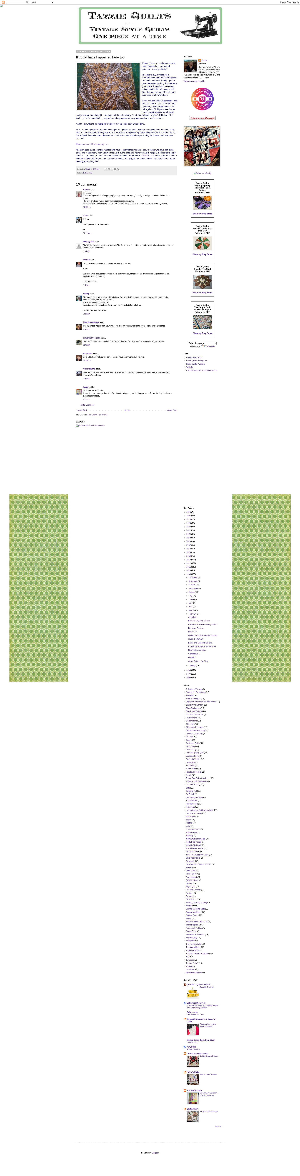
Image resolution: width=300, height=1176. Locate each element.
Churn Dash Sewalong (195, 730)
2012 (188, 563)
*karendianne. (89, 369)
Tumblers (190, 960)
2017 (188, 545)
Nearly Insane (192, 851)
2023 (188, 523)
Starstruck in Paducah (195, 934)
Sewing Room (192, 915)
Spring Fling (191, 931)
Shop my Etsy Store (202, 214)
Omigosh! (190, 861)
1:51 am (86, 285)
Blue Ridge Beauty (194, 711)
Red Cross (147, 155)
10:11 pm (87, 233)
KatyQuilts (191, 1047)
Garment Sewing (193, 785)
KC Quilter (87, 353)
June (191, 599)
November (193, 581)
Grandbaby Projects (194, 797)
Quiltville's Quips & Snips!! (198, 985)
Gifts (188, 788)
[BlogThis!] (108, 169)
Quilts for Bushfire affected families (203, 635)
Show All (218, 1126)
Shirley (86, 294)
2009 (188, 574)
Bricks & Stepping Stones (199, 621)
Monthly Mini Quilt (193, 845)
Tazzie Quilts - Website (195, 364)
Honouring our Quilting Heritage (199, 810)
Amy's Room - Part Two (198, 661)
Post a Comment (87, 405)
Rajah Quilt (190, 887)
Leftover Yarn (192, 1042)
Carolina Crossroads (195, 715)
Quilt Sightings (192, 880)
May (191, 603)
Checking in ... (194, 654)
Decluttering (191, 750)
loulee (85, 387)
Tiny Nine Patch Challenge (197, 953)
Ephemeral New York (196, 1003)
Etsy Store (190, 765)
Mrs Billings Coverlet (194, 848)
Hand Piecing (192, 800)
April (191, 607)
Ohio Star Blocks (193, 858)
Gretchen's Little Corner (197, 1054)
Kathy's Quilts (193, 1072)
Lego (188, 826)
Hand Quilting (192, 804)
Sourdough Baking (194, 928)
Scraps (189, 906)
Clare (85, 215)
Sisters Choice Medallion (196, 922)
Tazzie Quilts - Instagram (196, 361)
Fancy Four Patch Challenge (198, 778)
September (193, 588)
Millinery (189, 835)
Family (189, 775)
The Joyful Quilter (194, 1090)
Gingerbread (191, 791)
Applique (190, 695)
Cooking (189, 737)
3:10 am (86, 399)
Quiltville (189, 367)
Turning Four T (192, 963)
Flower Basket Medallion (196, 781)
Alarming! (192, 617)
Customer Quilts (193, 743)
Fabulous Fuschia (195, 628)
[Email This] (105, 169)
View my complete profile (194, 81)
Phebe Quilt (191, 874)
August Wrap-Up (193, 1049)
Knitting (189, 823)
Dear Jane (190, 746)
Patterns (189, 867)
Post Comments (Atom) (97, 415)
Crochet (189, 740)
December (193, 577)
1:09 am (86, 379)
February (193, 614)
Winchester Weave (194, 973)
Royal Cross (191, 899)
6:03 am (86, 345)
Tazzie (204, 60)
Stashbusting (191, 938)
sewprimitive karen (91, 338)
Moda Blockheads (193, 842)
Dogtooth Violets (193, 759)
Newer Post (82, 410)
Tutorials (189, 966)
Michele (86, 260)
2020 (188, 534)
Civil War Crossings (194, 734)
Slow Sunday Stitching (208, 1074)
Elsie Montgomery (91, 322)
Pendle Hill (190, 871)
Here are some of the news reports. (92, 144)
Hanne (86, 189)
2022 (188, 527)
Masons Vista (191, 832)
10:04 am (87, 360)
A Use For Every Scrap (209, 1111)
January (192, 666)
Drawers (191, 657)
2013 (188, 560)
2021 (188, 530)
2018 (188, 541)
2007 (188, 674)
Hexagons (190, 807)
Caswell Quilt (191, 718)
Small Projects (192, 925)
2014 (188, 556)
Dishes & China (192, 756)
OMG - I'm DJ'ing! (195, 639)
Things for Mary (192, 950)
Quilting (189, 883)
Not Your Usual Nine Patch (197, 855)
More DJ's (192, 632)
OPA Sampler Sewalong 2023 (198, 864)
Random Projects (193, 890)
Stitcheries (190, 941)
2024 (188, 519)
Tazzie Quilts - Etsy (194, 358)
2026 (188, 512)
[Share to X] (111, 169)
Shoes (188, 918)
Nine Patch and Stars (197, 650)
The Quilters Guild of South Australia (201, 370)
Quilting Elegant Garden (209, 1056)
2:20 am (86, 314)
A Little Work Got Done (195, 1014)
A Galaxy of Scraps (194, 689)
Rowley (189, 896)
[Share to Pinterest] (117, 169)
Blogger (155, 1153)
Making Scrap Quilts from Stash (201, 1040)
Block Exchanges (193, 708)
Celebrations (191, 721)
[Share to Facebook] (114, 169)
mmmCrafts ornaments (195, 839)
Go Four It (190, 794)
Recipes (189, 893)
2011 (188, 567)
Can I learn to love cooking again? (202, 624)
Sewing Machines (193, 912)
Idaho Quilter (88, 242)
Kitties (188, 820)
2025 (188, 516)
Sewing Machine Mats (195, 909)
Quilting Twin (192, 1109)
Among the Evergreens (195, 692)
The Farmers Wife (193, 944)
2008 (188, 670)
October (192, 585)
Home (127, 410)
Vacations (190, 969)
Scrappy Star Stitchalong (196, 903)
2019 (188, 538)
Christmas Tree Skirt (194, 727)
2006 (188, 677)
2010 (188, 571)
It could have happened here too (202, 646)
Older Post (171, 410)
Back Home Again (193, 699)
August (192, 592)
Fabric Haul (87, 173)
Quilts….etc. (192, 1012)
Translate (211, 346)
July (190, 596)
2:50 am (86, 329)
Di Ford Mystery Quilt (195, 753)
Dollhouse (190, 762)
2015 (188, 552)
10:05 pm (87, 207)
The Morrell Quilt (193, 947)
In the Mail (190, 816)
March (191, 610)
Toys (188, 957)
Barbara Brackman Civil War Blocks (201, 702)
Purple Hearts (192, 877)
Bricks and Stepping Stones (200, 643)
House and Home (193, 813)
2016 (188, 549)
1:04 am (86, 251)
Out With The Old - (207, 987)
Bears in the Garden (194, 705)
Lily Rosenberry (192, 829)
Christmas (190, 724)
